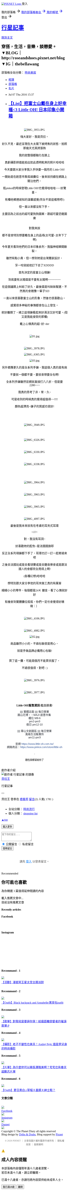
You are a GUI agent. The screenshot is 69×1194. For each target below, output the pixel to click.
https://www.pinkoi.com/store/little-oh (41, 747)
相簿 (11, 79)
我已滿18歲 (9, 1187)
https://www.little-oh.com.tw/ (37, 743)
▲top (4, 819)
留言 (32, 799)
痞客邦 (24, 799)
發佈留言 (7, 848)
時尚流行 (29, 809)
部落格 (12, 84)
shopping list (30, 813)
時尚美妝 (30, 72)
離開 (20, 1187)
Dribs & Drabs (27, 1134)
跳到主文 (7, 37)
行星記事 (12, 27)
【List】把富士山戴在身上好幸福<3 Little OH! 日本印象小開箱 (37, 109)
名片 (11, 88)
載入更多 (7, 826)
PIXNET (17, 1140)
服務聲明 (38, 1144)
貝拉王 (5, 778)
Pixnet (59, 1134)
